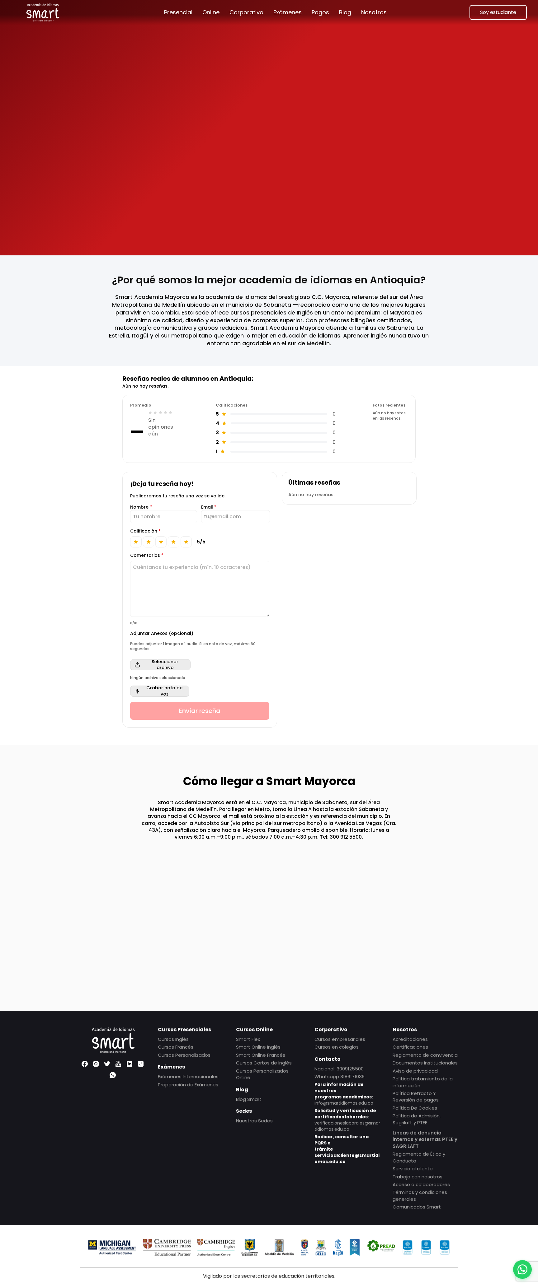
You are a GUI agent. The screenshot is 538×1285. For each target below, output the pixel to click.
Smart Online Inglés (258, 1047)
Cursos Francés (175, 1047)
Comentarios (146, 555)
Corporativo (246, 12)
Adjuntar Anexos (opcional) (161, 633)
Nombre (141, 507)
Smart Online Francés (260, 1054)
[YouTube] (118, 1064)
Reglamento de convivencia (425, 1054)
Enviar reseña (199, 710)
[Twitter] (107, 1064)
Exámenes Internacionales (188, 1076)
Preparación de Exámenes (188, 1084)
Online (210, 12)
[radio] (135, 541)
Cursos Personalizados (184, 1054)
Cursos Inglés (173, 1039)
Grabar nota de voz (164, 691)
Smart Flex (248, 1039)
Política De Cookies (415, 1107)
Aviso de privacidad (415, 1070)
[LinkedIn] (129, 1064)
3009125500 (350, 1068)
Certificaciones (410, 1047)
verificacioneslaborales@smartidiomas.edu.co (347, 1126)
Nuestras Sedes (254, 1120)
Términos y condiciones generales (420, 1195)
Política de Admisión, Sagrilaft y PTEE (417, 1118)
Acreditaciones (410, 1039)
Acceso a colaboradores (421, 1184)
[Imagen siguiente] (420, 126)
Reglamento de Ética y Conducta (419, 1157)
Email (208, 507)
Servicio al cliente (413, 1168)
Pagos (320, 12)
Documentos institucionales (425, 1062)
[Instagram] (96, 1064)
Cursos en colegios (336, 1047)
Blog (345, 12)
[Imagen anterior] (286, 126)
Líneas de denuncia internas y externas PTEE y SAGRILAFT (425, 1139)
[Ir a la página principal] (43, 12)
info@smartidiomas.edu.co (343, 1103)
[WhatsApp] (112, 1075)
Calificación (145, 531)
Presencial (178, 12)
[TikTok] (140, 1064)
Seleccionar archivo (165, 664)
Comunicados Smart (417, 1207)
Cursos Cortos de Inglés (264, 1062)
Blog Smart (249, 1099)
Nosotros (374, 12)
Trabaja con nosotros (417, 1176)
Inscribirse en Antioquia (188, 224)
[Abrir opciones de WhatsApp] (522, 1269)
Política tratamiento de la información (423, 1081)
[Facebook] (84, 1064)
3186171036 (352, 1076)
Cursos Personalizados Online (262, 1073)
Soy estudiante (498, 12)
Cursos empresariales (339, 1039)
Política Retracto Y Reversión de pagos (416, 1096)
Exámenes (287, 12)
